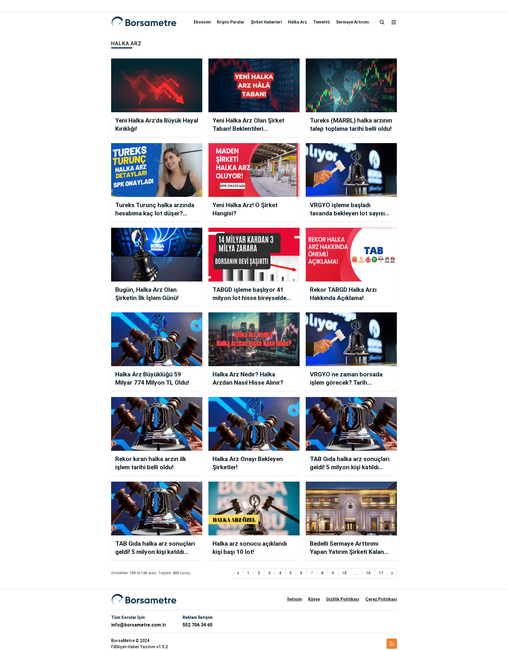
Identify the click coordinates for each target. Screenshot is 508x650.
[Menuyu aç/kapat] (394, 22)
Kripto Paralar (231, 22)
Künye (314, 599)
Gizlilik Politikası (342, 599)
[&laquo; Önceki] (238, 573)
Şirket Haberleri (266, 22)
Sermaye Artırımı (352, 22)
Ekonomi (202, 22)
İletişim (294, 599)
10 (344, 573)
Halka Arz (297, 22)
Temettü (321, 22)
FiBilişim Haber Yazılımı (133, 646)
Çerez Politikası (381, 599)
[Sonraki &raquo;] (392, 573)
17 (381, 573)
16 (368, 573)
